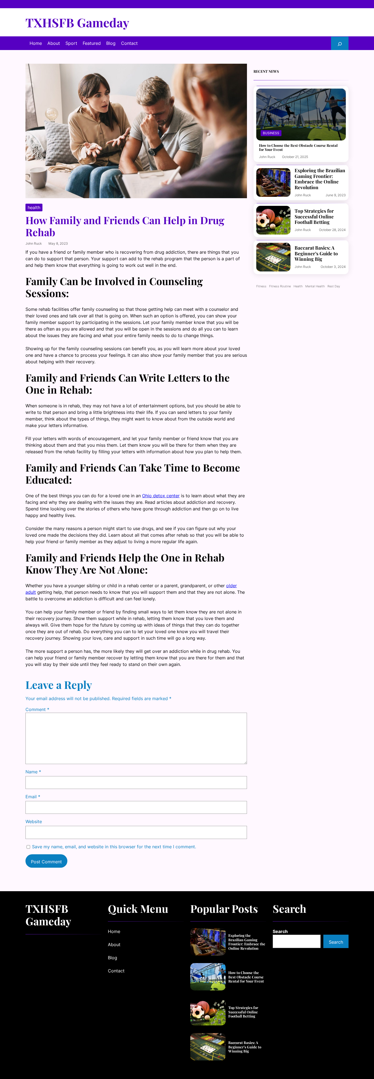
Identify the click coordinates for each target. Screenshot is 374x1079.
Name (33, 771)
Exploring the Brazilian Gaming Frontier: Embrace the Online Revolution (320, 179)
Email (32, 796)
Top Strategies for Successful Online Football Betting (314, 216)
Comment (37, 709)
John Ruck (33, 243)
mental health (315, 286)
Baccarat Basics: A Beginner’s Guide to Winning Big (316, 253)
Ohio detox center (161, 495)
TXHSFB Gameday (77, 22)
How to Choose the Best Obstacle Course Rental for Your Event (298, 147)
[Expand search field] (340, 43)
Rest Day (333, 286)
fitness (261, 286)
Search (280, 931)
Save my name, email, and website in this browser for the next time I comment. (114, 846)
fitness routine (280, 286)
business (271, 133)
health (34, 207)
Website (33, 821)
